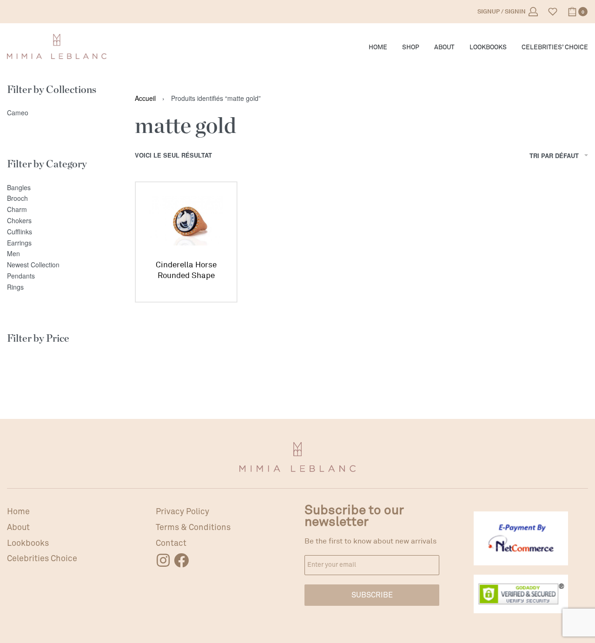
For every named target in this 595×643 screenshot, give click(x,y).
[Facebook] (181, 560)
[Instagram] (163, 560)
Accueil (145, 98)
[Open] (553, 12)
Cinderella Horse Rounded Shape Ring (186, 271)
